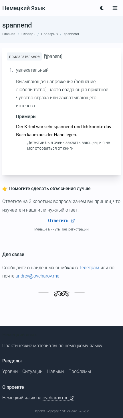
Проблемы (79, 371)
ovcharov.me (56, 398)
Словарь (28, 34)
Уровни (10, 371)
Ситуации (32, 371)
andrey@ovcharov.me (37, 276)
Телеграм (89, 267)
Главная (8, 34)
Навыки (55, 371)
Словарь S (49, 34)
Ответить (59, 220)
